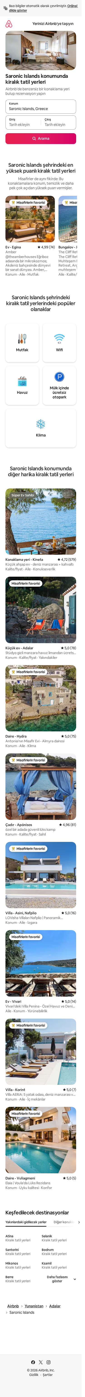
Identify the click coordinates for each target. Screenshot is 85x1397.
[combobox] (41, 108)
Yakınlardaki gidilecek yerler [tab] (25, 1222)
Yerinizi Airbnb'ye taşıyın (52, 23)
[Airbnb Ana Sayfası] (8, 24)
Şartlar (48, 1375)
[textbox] (23, 124)
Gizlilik (34, 1375)
